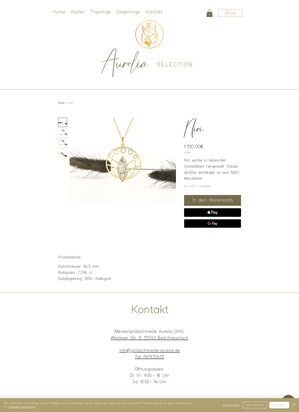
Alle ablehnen (254, 405)
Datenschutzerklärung (21, 406)
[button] (209, 13)
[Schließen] (294, 405)
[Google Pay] (212, 223)
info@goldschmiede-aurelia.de (149, 350)
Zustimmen (279, 405)
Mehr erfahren (193, 178)
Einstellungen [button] (231, 405)
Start (61, 103)
